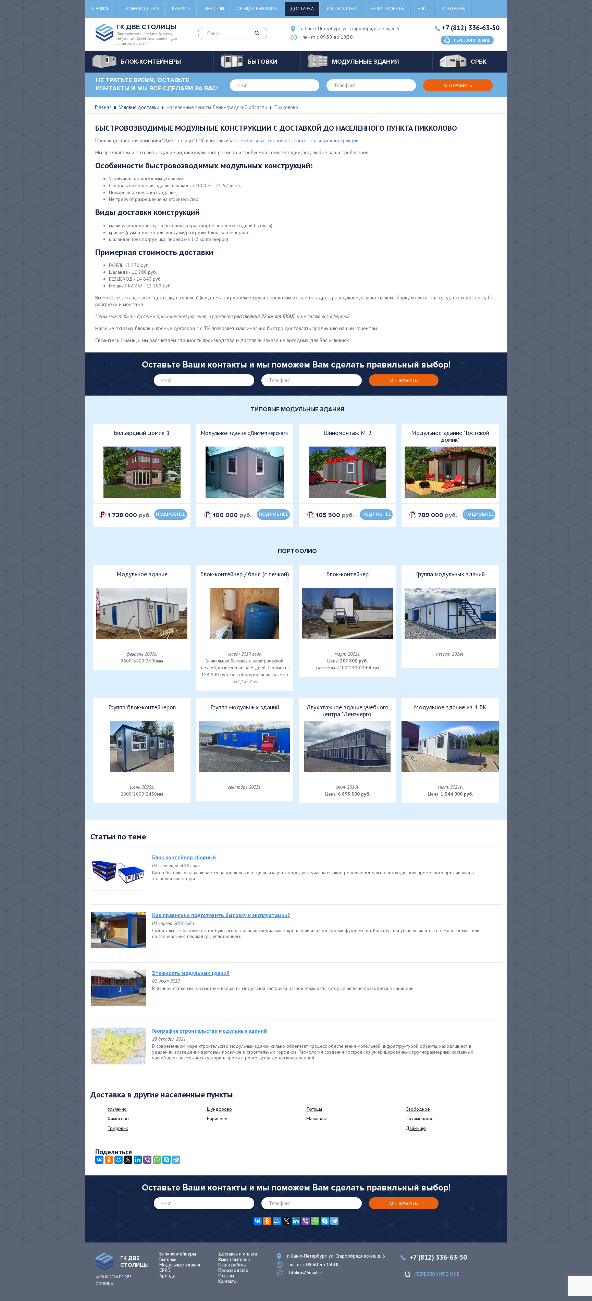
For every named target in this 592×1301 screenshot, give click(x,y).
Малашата (317, 1119)
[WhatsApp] (157, 1160)
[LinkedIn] (138, 1160)
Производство (141, 8)
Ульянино (117, 1109)
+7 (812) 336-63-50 (471, 27)
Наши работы (232, 1264)
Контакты (454, 8)
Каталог (181, 8)
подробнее (171, 514)
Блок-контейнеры (177, 1254)
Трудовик (118, 1128)
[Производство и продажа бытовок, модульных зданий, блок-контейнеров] (104, 1262)
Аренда (167, 1275)
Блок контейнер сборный (184, 857)
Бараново (217, 1119)
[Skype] (166, 1160)
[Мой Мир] (118, 1160)
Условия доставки (139, 107)
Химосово (118, 1119)
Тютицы (314, 1109)
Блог (423, 8)
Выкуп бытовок (234, 1259)
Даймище (416, 1128)
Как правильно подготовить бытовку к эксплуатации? (221, 915)
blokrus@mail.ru (306, 1273)
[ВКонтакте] (99, 1160)
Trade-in (214, 8)
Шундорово (219, 1109)
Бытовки (167, 1259)
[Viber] (147, 1160)
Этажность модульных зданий (191, 972)
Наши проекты (387, 8)
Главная (100, 8)
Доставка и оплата (237, 1254)
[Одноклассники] (109, 1160)
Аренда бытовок (257, 8)
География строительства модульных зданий (209, 1030)
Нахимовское (420, 1119)
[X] (128, 1160)
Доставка (302, 8)
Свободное (418, 1109)
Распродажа (342, 8)
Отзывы (226, 1275)
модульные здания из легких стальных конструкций (300, 140)
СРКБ (164, 1270)
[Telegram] (176, 1160)
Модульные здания (179, 1264)
